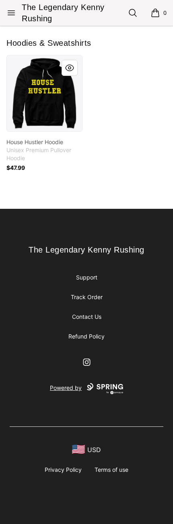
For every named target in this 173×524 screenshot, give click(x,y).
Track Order (87, 297)
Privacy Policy (63, 469)
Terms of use (111, 469)
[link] (44, 93)
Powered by (66, 387)
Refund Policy (86, 336)
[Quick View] (70, 68)
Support (86, 277)
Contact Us (86, 316)
